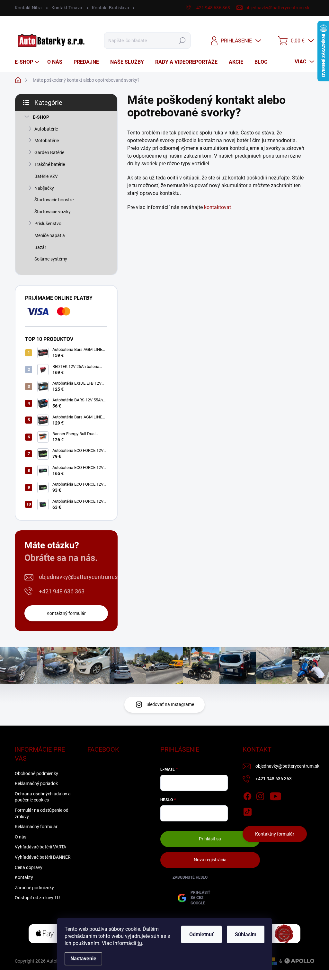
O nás (20, 836)
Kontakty (24, 877)
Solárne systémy (50, 258)
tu (140, 943)
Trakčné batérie (49, 164)
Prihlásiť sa (210, 838)
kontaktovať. (218, 207)
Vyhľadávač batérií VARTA (40, 846)
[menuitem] (28, 62)
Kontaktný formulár (66, 613)
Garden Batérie (49, 152)
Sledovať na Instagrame (170, 704)
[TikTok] (247, 810)
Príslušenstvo (47, 223)
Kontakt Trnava (66, 7)
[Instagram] (260, 795)
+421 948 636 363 (61, 591)
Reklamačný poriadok (36, 783)
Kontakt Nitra (28, 7)
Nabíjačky (44, 188)
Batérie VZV (46, 176)
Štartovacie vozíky (52, 211)
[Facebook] (247, 795)
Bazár (40, 247)
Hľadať (182, 40)
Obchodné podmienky (36, 773)
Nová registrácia (210, 859)
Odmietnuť (201, 934)
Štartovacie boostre (54, 199)
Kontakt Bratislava (110, 7)
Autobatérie (46, 129)
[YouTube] (275, 795)
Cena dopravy (28, 867)
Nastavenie (83, 959)
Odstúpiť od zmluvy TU (37, 897)
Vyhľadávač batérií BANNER (43, 857)
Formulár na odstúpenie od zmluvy (41, 813)
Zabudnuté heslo (190, 877)
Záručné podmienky (34, 887)
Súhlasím (245, 934)
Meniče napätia (49, 235)
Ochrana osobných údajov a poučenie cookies (43, 797)
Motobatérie (46, 140)
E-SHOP (41, 117)
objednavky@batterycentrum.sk (79, 576)
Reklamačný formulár (36, 826)
